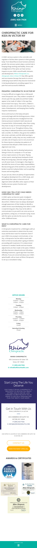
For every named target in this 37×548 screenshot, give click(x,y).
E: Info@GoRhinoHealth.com (18, 424)
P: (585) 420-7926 (18, 365)
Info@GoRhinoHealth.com (19, 367)
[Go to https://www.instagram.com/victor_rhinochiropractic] (22, 15)
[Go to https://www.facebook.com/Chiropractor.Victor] (15, 15)
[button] (18, 442)
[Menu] (18, 545)
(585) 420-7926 (18, 19)
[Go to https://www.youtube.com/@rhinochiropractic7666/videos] (18, 15)
